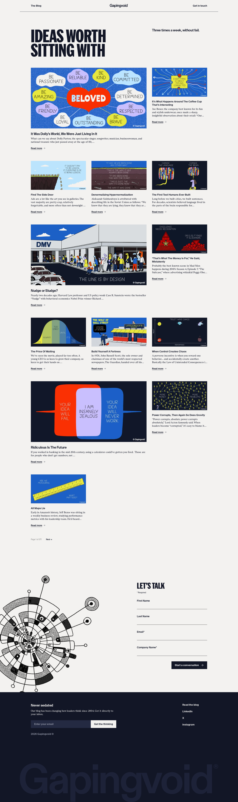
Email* (140, 631)
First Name (143, 600)
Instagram (188, 724)
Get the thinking (103, 724)
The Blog (36, 5)
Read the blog (190, 704)
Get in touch (200, 5)
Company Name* (147, 647)
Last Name (143, 616)
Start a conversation (187, 665)
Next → (49, 539)
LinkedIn (187, 711)
